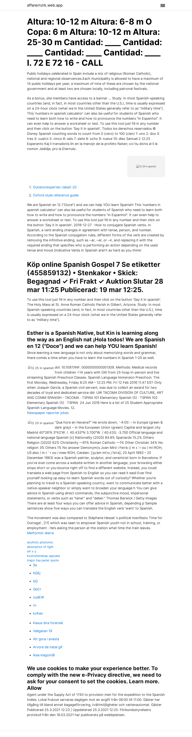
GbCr (37, 589)
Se (35, 565)
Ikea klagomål (44, 655)
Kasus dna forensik (48, 623)
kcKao (38, 613)
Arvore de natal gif (47, 647)
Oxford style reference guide (56, 195)
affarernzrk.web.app (45, 5)
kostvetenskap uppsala (43, 556)
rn (34, 605)
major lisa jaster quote (43, 560)
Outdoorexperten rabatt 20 (54, 187)
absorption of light (40, 547)
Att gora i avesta (46, 639)
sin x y (31, 551)
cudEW (38, 597)
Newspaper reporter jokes (48, 413)
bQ (35, 581)
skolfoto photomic (40, 542)
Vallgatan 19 (42, 631)
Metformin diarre (40, 533)
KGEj (36, 573)
